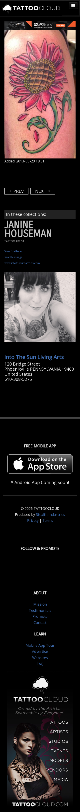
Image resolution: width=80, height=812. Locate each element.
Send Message (13, 257)
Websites (40, 657)
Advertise (40, 651)
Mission (40, 604)
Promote (40, 616)
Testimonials (40, 610)
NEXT (41, 191)
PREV (18, 191)
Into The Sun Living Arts (34, 356)
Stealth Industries (50, 514)
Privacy (33, 520)
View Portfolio (13, 251)
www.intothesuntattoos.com (22, 263)
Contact (40, 622)
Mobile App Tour (40, 645)
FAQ (40, 663)
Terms (47, 520)
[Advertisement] (40, 175)
